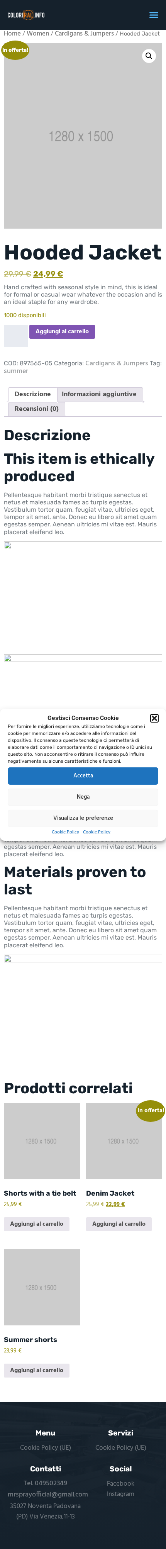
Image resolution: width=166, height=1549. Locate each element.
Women (38, 34)
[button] (154, 718)
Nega (83, 797)
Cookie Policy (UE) (45, 1448)
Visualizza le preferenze (83, 818)
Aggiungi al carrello (62, 332)
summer (16, 371)
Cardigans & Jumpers (84, 34)
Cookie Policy (65, 832)
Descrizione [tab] (33, 394)
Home (12, 34)
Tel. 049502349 (45, 1483)
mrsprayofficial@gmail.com (48, 1494)
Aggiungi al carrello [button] (36, 1224)
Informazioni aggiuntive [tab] (99, 394)
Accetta (83, 775)
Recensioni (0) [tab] (37, 409)
